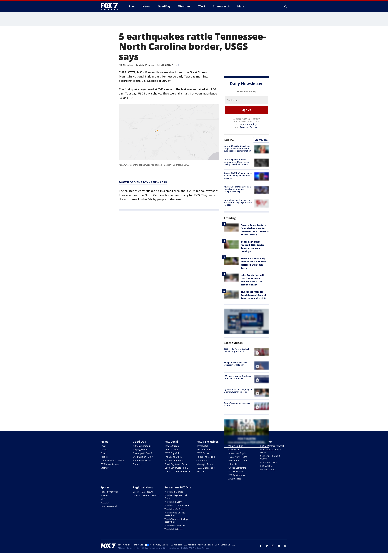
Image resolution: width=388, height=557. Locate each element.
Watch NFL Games (173, 491)
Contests (137, 464)
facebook (260, 545)
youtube (278, 545)
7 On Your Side (203, 449)
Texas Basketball (109, 506)
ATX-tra (200, 471)
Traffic (104, 449)
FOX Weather (266, 465)
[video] (261, 352)
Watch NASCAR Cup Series (177, 505)
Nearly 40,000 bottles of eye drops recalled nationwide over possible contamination (237, 148)
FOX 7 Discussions (205, 467)
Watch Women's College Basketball (176, 520)
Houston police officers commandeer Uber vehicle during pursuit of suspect (236, 162)
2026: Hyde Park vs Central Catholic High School (236, 350)
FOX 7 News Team (237, 456)
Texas (104, 453)
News (104, 441)
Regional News (143, 487)
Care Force (201, 460)
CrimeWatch (202, 445)
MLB (103, 499)
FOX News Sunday (110, 464)
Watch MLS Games (173, 529)
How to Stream (171, 445)
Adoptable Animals (142, 460)
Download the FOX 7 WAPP (270, 451)
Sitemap (105, 467)
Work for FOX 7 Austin (239, 460)
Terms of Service (248, 127)
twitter (266, 545)
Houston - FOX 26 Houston (146, 495)
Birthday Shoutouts (142, 445)
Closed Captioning (237, 467)
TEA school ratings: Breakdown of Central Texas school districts (253, 295)
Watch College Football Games (175, 497)
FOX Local (171, 441)
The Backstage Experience (177, 471)
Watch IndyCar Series (174, 509)
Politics (104, 456)
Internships (233, 464)
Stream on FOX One (177, 487)
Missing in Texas (204, 464)
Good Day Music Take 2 (176, 467)
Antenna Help (235, 478)
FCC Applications (236, 475)
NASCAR (105, 502)
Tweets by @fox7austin (237, 452)
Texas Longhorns (109, 491)
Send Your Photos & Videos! (270, 457)
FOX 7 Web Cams (268, 462)
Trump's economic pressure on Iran (237, 404)
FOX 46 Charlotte (126, 65)
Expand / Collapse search (285, 6)
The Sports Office (173, 456)
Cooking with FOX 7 (142, 453)
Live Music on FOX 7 (143, 456)
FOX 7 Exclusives (207, 441)
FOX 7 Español (171, 453)
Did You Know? (267, 469)
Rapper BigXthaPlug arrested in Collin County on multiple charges (238, 175)
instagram (272, 545)
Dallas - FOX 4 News (143, 491)
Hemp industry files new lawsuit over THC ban (235, 363)
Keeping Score (140, 449)
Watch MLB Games (174, 501)
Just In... (229, 140)
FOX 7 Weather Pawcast (272, 445)
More (240, 6)
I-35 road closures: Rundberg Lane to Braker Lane (237, 377)
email (285, 545)
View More (261, 140)
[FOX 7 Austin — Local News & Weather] (111, 6)
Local (103, 445)
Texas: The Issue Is (205, 456)
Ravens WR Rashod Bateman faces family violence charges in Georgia (237, 189)
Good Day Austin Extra (175, 464)
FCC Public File (235, 471)
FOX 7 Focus (202, 453)
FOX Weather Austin (174, 460)
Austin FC (105, 495)
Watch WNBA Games (174, 525)
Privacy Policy (250, 124)
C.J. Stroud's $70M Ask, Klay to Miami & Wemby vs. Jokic (238, 390)
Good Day (139, 441)
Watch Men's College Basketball (174, 514)
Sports (105, 487)
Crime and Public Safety (112, 460)
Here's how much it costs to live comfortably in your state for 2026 (238, 202)
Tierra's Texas (171, 449)
